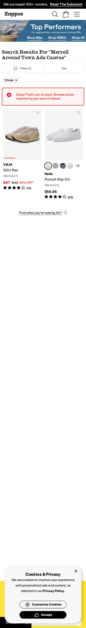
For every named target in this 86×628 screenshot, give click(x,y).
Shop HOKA (57, 37)
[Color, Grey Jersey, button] (55, 166)
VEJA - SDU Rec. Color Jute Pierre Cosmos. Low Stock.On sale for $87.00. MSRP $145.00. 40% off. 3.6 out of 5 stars (22, 154)
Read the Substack (66, 4)
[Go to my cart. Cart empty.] (65, 14)
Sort (64, 68)
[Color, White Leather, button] (70, 166)
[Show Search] (54, 14)
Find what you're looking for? (40, 213)
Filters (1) (25, 68)
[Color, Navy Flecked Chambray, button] (63, 166)
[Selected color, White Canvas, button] (48, 166)
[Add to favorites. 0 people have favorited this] (38, 113)
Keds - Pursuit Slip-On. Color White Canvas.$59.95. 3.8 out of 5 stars (63, 154)
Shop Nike (35, 37)
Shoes (9, 80)
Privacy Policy (53, 591)
